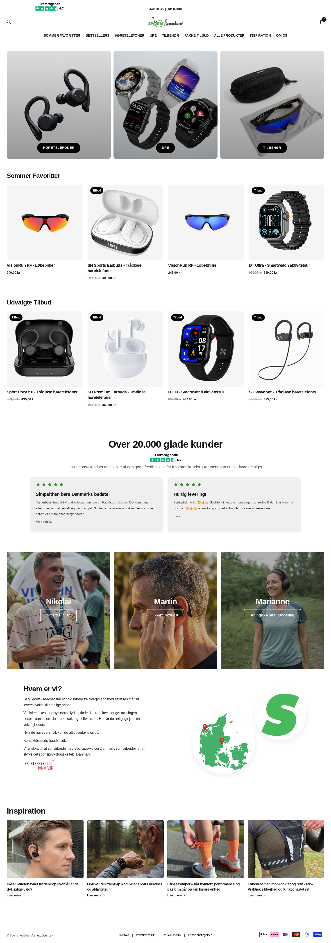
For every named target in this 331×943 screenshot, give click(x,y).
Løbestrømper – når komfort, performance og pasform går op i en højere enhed (203, 886)
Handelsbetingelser (200, 935)
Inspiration (260, 35)
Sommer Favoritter (62, 35)
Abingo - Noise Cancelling (272, 615)
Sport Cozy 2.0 (165, 615)
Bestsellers (97, 35)
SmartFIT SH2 (58, 615)
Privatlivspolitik (145, 935)
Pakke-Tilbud (196, 35)
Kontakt (124, 935)
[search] (9, 22)
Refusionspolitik (171, 935)
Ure (153, 35)
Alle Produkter (229, 35)
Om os (281, 35)
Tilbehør (170, 35)
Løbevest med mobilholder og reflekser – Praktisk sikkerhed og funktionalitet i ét (280, 886)
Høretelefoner (129, 35)
